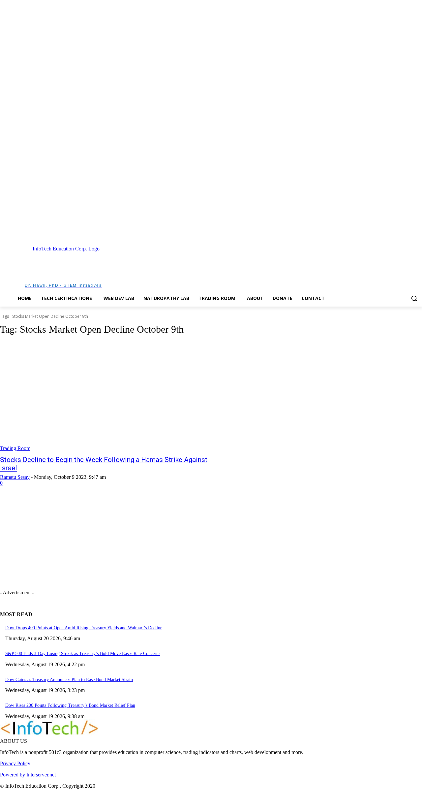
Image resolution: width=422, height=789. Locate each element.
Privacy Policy (15, 763)
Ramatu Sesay (15, 477)
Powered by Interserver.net (28, 774)
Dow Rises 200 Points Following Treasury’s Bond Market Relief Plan (70, 705)
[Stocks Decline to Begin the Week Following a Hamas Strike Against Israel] (109, 396)
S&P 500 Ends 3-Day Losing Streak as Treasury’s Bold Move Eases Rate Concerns (82, 653)
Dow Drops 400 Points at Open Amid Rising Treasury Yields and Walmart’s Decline (83, 627)
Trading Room (15, 448)
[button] (414, 298)
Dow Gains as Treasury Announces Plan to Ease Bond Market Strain (69, 679)
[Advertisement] (247, 266)
